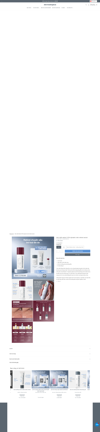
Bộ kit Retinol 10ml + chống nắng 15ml (75, 247)
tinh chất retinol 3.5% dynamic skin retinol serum (24, 233)
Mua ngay (77, 254)
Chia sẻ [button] (59, 281)
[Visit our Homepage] (50, 5)
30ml (59, 247)
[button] (29, 8)
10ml (64, 247)
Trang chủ (11, 233)
